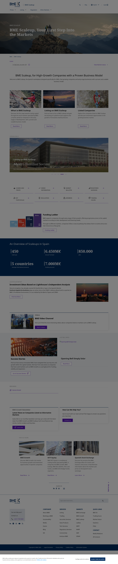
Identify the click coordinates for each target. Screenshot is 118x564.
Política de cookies (41, 560)
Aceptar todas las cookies (97, 559)
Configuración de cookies (82, 559)
